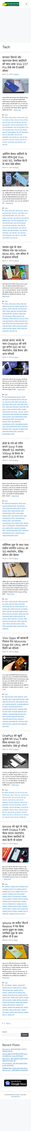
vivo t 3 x (17, 795)
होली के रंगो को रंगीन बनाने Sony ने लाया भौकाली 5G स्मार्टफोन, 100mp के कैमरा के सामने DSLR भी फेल (13, 450)
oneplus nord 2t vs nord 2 (17, 913)
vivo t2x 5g (24, 795)
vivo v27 (17, 120)
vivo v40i (23, 235)
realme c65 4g (7, 987)
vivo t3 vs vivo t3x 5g (18, 797)
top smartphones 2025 (13, 426)
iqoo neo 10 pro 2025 (11, 402)
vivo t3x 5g (11, 800)
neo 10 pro (14, 412)
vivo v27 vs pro (14, 139)
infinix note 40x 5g (8, 306)
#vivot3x (11, 792)
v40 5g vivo (19, 210)
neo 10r (20, 412)
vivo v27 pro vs (14, 137)
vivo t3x (4, 800)
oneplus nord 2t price (14, 906)
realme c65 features (8, 1005)
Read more (17, 110)
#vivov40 (12, 210)
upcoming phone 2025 (9, 431)
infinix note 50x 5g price (10, 614)
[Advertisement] (15, 24)
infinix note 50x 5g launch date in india (14, 611)
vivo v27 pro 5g (16, 122)
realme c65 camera (8, 1002)
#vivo (6, 117)
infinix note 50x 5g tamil (15, 619)
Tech (6, 115)
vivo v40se (5, 237)
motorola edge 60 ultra (9, 709)
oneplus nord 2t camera (20, 899)
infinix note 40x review (19, 326)
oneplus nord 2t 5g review (16, 894)
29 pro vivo (12, 117)
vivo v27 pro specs (22, 132)
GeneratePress (15, 1096)
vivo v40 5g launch (20, 223)
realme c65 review (15, 1010)
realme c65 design (21, 1002)
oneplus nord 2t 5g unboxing (11, 896)
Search (4, 1032)
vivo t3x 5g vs (13, 809)
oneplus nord (14, 886)
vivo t (12, 795)
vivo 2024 (21, 213)
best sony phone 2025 (13, 508)
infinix (6, 304)
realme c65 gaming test (15, 1007)
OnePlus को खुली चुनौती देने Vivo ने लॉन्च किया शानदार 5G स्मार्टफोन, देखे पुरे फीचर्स (14, 740)
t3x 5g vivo (23, 792)
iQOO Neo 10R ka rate (9, 404)
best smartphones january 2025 (15, 397)
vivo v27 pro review (20, 129)
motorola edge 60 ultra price (15, 716)
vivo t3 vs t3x (6, 797)
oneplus (7, 886)
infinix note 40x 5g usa (16, 318)
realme (14, 985)
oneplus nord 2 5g (9, 889)
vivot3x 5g (22, 817)
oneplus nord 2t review (9, 911)
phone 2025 (19, 523)
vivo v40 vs (15, 235)
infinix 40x (12, 304)
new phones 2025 (8, 419)
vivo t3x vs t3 (18, 814)
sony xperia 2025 (7, 528)
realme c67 (11, 1014)
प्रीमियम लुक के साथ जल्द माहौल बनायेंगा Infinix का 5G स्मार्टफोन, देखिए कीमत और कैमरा (15, 550)
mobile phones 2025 (8, 513)
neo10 (26, 412)
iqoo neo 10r (23, 402)
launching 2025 (16, 409)
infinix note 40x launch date (15, 323)
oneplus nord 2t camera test (11, 901)
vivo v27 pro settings (9, 132)
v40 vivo (14, 213)
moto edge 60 (18, 697)
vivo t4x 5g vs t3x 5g (11, 817)
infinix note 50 (9, 604)
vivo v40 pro (21, 233)
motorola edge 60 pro (15, 706)
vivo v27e (11, 142)
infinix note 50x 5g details (19, 609)
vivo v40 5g (16, 218)
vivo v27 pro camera (17, 125)
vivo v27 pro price (19, 127)
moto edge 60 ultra (18, 699)
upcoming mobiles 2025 (20, 429)
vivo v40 (9, 218)
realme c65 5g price (17, 997)
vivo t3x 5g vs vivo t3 (14, 812)
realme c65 (21, 985)
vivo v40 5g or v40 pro (9, 225)
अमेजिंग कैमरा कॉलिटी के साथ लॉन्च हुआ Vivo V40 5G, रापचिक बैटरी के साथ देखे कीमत (14, 159)
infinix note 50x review (9, 626)
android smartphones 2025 (13, 503)
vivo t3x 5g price (14, 802)
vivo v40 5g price (12, 228)
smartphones (10, 525)
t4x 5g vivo (6, 795)
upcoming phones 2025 (13, 530)
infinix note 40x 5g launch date (16, 311)
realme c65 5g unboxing (20, 1000)
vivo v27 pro (6, 122)
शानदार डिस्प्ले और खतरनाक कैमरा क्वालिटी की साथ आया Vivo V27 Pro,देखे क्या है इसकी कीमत (15, 64)
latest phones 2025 (18, 511)
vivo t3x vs (9, 814)
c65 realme (8, 985)
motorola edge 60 (10, 704)
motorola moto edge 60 (9, 721)
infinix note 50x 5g (8, 606)
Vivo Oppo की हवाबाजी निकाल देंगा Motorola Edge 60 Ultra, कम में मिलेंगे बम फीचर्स (15, 643)
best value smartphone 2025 (11, 399)
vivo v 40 (18, 215)
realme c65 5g (17, 987)
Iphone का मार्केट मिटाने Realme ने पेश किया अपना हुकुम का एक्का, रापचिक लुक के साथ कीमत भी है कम (15, 929)
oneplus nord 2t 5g (8, 891)
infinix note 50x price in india (15, 623)
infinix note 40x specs (9, 328)
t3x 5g (17, 792)
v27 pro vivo (20, 117)
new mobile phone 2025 (19, 416)
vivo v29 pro (18, 142)
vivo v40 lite (13, 233)
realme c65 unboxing (16, 1012)
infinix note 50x (19, 604)
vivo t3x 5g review (15, 804)
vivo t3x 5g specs (14, 807)
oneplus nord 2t (21, 889)
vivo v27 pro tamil (8, 134)
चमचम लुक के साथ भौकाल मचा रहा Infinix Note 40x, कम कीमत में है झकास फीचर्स (15, 252)
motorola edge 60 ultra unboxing (12, 719)
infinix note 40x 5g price (10, 313)
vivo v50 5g (13, 237)
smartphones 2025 (22, 525)
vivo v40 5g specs (13, 230)
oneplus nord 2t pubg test (19, 909)
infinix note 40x (21, 304)
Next (8, 1023)
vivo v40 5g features (17, 220)
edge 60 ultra (9, 697)
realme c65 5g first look (9, 995)
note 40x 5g (13, 331)
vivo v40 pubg (6, 235)
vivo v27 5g (24, 120)
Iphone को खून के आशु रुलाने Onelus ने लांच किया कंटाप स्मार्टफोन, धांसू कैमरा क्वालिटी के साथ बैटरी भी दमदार (14, 833)
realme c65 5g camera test (16, 992)
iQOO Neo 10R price (12, 407)
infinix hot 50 (13, 601)
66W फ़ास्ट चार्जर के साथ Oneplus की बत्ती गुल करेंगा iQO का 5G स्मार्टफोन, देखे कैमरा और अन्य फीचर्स (14, 347)
